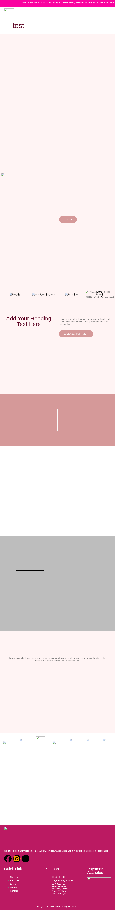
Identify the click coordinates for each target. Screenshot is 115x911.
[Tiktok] (25, 858)
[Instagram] (17, 858)
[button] (108, 11)
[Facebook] (8, 858)
